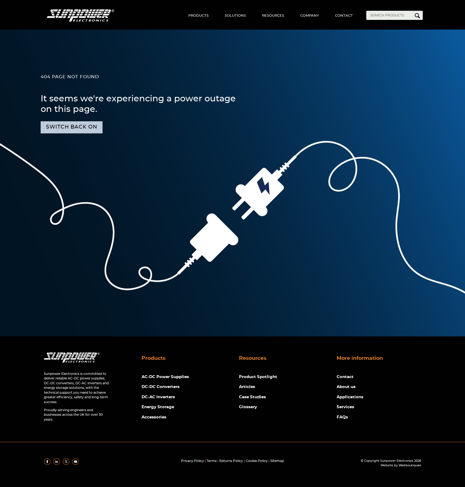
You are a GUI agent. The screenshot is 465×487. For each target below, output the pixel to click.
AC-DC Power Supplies (165, 377)
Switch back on (71, 127)
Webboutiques (410, 465)
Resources (273, 15)
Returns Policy (231, 461)
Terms (212, 461)
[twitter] (67, 463)
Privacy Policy (192, 461)
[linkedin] (57, 463)
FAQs (342, 417)
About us (346, 387)
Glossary (248, 407)
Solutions (235, 15)
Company (309, 15)
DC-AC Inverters (158, 397)
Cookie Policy (257, 461)
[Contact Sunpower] (72, 363)
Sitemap (277, 461)
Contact (344, 15)
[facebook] (48, 463)
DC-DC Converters (160, 387)
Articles (247, 387)
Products (198, 15)
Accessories (154, 417)
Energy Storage (158, 407)
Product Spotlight (258, 377)
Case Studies (252, 397)
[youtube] (76, 463)
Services (345, 407)
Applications (350, 397)
